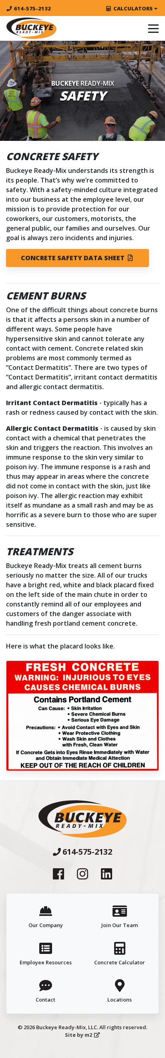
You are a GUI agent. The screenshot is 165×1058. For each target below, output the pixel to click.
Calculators (133, 8)
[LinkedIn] (107, 873)
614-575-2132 (32, 8)
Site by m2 (78, 1034)
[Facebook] (58, 873)
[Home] (31, 28)
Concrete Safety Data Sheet (73, 257)
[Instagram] (82, 873)
